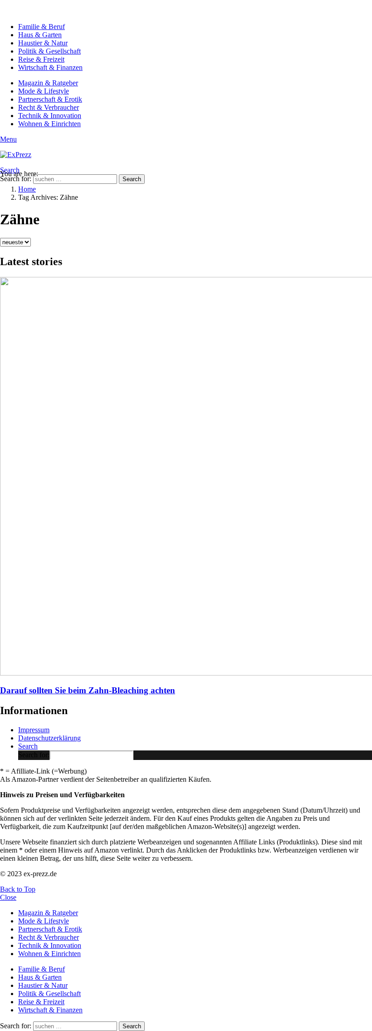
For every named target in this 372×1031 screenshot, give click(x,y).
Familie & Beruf (41, 26)
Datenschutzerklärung (49, 738)
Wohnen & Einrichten (49, 124)
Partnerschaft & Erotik (50, 99)
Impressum (33, 730)
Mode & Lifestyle (43, 91)
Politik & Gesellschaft (49, 51)
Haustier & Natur (43, 43)
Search (131, 179)
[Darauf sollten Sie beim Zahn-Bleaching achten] (186, 477)
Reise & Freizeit (41, 59)
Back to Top (17, 889)
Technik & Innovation (49, 115)
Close (8, 897)
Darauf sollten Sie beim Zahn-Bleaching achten (87, 690)
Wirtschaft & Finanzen (50, 67)
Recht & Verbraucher (48, 107)
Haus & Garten (40, 35)
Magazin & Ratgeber (48, 83)
